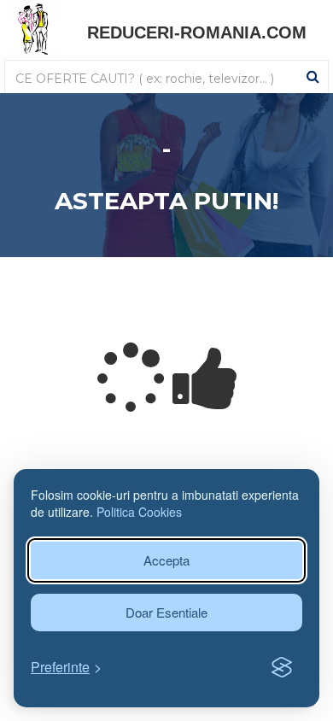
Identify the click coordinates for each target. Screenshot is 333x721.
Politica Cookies (139, 511)
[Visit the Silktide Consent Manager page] (281, 668)
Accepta (166, 560)
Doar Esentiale (166, 612)
